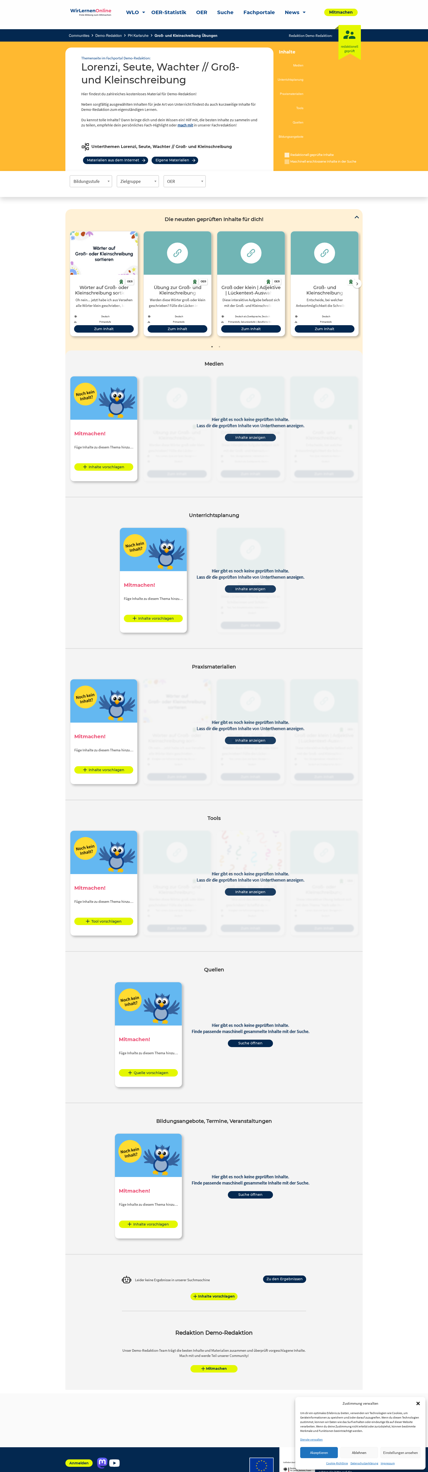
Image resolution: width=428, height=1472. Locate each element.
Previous (68, 283)
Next (357, 283)
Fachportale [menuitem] (259, 12)
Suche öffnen (250, 1043)
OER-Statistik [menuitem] (168, 12)
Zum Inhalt (104, 329)
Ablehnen (359, 1452)
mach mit (185, 125)
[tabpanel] (104, 283)
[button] (418, 1403)
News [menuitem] (292, 12)
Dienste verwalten (311, 1439)
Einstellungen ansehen (400, 1452)
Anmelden (79, 1463)
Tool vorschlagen (106, 921)
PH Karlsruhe (138, 35)
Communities (79, 35)
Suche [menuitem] (225, 12)
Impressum (388, 1463)
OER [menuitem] (201, 12)
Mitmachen (216, 1368)
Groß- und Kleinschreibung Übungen (186, 35)
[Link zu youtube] (114, 1463)
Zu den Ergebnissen (285, 1279)
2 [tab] (219, 346)
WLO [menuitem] (132, 12)
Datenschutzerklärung (364, 1463)
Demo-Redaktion (108, 35)
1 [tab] (212, 346)
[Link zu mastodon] (102, 1463)
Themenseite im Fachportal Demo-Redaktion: (116, 58)
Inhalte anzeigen (250, 437)
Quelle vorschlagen (151, 1073)
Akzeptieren (319, 1452)
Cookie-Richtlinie (337, 1463)
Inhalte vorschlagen (106, 467)
